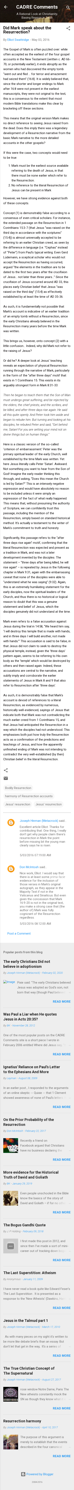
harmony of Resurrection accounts (29, 796)
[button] (68, 29)
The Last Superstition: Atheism (29, 1273)
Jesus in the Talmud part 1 (25, 1320)
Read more (62, 1001)
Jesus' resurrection (49, 804)
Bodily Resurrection (18, 788)
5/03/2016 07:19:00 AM (35, 855)
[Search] (68, 8)
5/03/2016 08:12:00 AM (35, 924)
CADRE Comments (37, 7)
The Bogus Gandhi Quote (24, 1225)
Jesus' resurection (17, 804)
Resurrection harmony (22, 1421)
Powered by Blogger (39, 1474)
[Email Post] (5, 780)
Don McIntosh (29, 867)
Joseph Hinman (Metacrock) (39, 821)
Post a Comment (19, 933)
